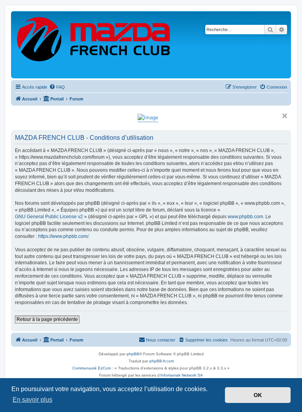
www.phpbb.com (245, 216)
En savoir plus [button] (32, 399)
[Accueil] (94, 44)
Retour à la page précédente (47, 319)
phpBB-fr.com (161, 361)
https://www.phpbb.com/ (63, 236)
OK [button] (258, 395)
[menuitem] (57, 87)
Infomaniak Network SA (181, 375)
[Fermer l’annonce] (284, 115)
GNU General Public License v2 (49, 216)
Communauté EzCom (91, 368)
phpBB (133, 354)
